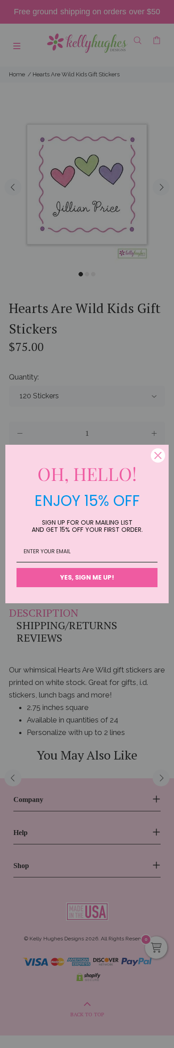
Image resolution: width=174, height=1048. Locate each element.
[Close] (158, 455)
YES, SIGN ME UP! (87, 577)
